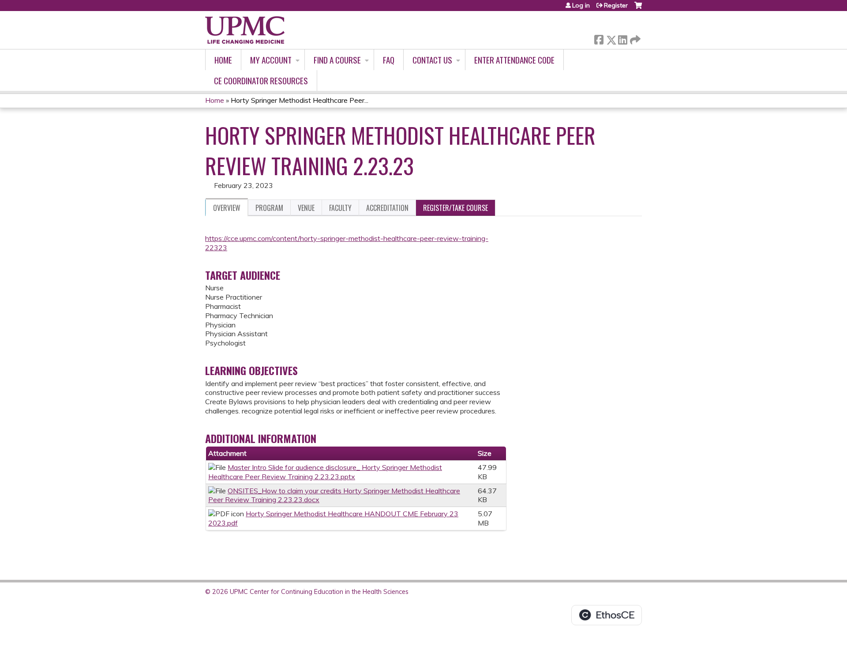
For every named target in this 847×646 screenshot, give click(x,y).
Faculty (340, 208)
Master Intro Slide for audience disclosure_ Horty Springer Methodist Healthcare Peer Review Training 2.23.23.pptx (325, 472)
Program (269, 208)
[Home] (245, 30)
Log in (581, 5)
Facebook (598, 38)
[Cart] (638, 8)
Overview (226, 208)
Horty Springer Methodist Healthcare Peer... (299, 100)
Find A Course (337, 59)
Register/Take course (455, 208)
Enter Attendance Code (514, 59)
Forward (634, 37)
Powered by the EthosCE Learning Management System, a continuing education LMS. (606, 615)
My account (271, 59)
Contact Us (432, 59)
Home (223, 59)
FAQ (388, 59)
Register (616, 5)
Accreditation (387, 208)
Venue (306, 208)
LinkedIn (622, 38)
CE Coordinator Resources (261, 80)
